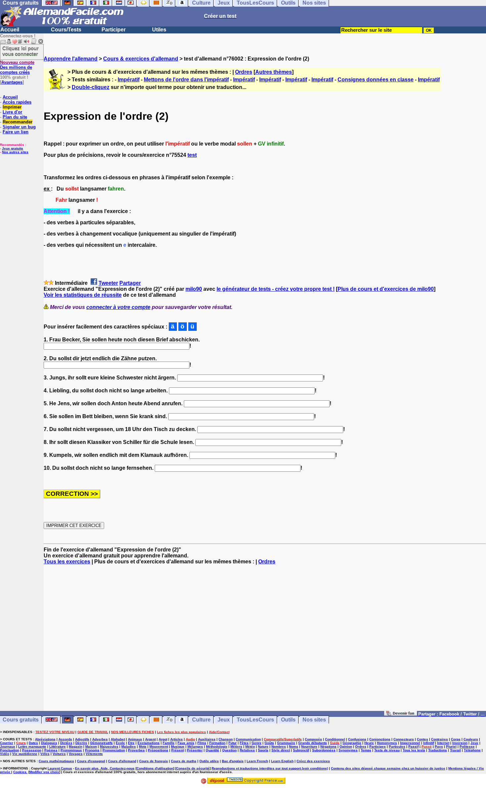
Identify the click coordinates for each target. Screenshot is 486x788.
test (192, 155)
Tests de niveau (387, 750)
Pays (439, 746)
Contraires (439, 739)
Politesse (467, 746)
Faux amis (186, 743)
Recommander (17, 121)
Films (201, 743)
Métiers (236, 746)
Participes (377, 746)
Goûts (269, 743)
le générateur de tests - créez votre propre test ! (276, 289)
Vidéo (4, 754)
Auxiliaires (207, 739)
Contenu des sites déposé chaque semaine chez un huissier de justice (388, 768)
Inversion (459, 743)
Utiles (159, 29)
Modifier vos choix (44, 772)
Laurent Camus (60, 768)
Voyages (76, 754)
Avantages (11, 82)
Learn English (282, 761)
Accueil (9, 29)
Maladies (128, 746)
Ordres (243, 72)
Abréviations (45, 739)
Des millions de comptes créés (17, 67)
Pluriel (451, 746)
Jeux (224, 719)
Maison (91, 746)
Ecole (120, 743)
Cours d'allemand (122, 761)
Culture (201, 719)
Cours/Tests (66, 29)
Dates (33, 743)
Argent (150, 739)
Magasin (75, 746)
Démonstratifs (101, 743)
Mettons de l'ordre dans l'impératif (186, 79)
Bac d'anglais (233, 761)
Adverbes (100, 739)
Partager (130, 283)
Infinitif (428, 743)
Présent (177, 750)
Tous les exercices (67, 561)
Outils (288, 719)
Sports (263, 750)
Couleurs (471, 739)
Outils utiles (209, 761)
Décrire (81, 743)
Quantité (212, 750)
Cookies (19, 772)
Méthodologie (216, 746)
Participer (113, 29)
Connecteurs (403, 739)
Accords (65, 739)
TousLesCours (255, 719)
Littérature (57, 746)
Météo (250, 746)
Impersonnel (410, 743)
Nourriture (309, 746)
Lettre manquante (32, 746)
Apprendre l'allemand (71, 59)
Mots (142, 746)
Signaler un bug (19, 126)
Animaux (135, 739)
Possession (31, 750)
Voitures (59, 754)
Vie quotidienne (24, 754)
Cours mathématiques (56, 761)
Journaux (7, 746)
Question (229, 750)
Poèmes (51, 750)
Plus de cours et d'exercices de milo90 (386, 289)
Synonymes (348, 750)
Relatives (247, 750)
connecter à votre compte (118, 307)
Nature (263, 746)
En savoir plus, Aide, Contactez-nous (105, 768)
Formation (217, 743)
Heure (369, 743)
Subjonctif (301, 750)
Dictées (66, 743)
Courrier (6, 743)
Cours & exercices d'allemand (140, 59)
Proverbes (136, 750)
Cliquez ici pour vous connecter (20, 51)
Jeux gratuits (12, 148)
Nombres (278, 746)
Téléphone (472, 750)
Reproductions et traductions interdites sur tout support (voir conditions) (270, 768)
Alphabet (118, 739)
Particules (397, 746)
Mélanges (195, 746)
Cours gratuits (21, 719)
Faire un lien (15, 131)
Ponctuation (9, 750)
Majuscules (109, 746)
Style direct (280, 750)
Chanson (226, 739)
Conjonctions (379, 739)
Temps (366, 750)
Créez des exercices (313, 761)
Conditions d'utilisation (155, 768)
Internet (443, 743)
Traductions (437, 750)
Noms (293, 746)
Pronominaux (71, 750)
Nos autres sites (15, 152)
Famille (169, 743)
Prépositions (158, 750)
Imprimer (12, 107)
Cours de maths (183, 761)
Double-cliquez (90, 87)
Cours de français (153, 761)
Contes (422, 739)
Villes (45, 754)
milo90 (193, 289)
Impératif (129, 79)
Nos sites (314, 719)
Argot (163, 739)
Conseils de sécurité (193, 768)
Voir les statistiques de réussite (83, 295)
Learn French (257, 761)
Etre (131, 743)
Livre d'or (12, 111)
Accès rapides (17, 102)
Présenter (195, 750)
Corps (456, 739)
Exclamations (149, 743)
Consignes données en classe (376, 79)
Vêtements (94, 754)
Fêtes (244, 743)
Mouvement (158, 746)
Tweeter (108, 283)
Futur (232, 743)
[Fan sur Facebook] (400, 714)
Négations (328, 746)
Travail (455, 750)
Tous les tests (414, 750)
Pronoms (92, 750)
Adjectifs (82, 739)
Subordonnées (324, 750)
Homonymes (387, 743)
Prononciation (113, 750)
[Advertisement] (264, 640)
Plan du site (15, 116)
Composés (313, 739)
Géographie (352, 743)
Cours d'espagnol (91, 761)
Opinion (346, 746)
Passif (413, 746)
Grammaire (286, 743)
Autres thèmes (273, 72)
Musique (177, 746)
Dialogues (49, 743)
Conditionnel (335, 739)
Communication (248, 739)
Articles (176, 739)
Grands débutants (312, 743)
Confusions (357, 739)
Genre (257, 743)
